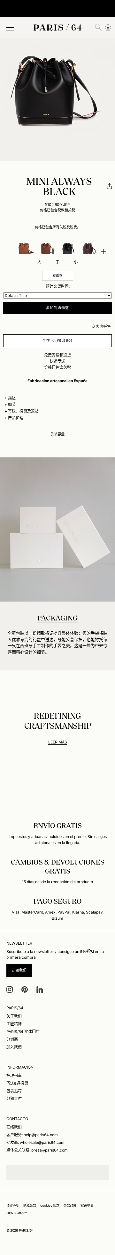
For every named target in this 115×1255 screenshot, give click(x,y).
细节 (12, 404)
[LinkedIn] (39, 989)
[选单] (10, 28)
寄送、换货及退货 (23, 411)
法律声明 (12, 1205)
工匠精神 (14, 1023)
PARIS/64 (26, 1230)
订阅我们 (19, 970)
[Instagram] (9, 989)
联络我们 (14, 1127)
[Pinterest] (24, 989)
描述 (12, 398)
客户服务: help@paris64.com (32, 1134)
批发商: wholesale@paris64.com (35, 1142)
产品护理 (15, 417)
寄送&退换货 (17, 1083)
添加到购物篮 (57, 308)
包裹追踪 (14, 1090)
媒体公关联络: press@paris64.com (37, 1150)
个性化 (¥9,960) (57, 340)
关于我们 (14, 1016)
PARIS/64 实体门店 (23, 1031)
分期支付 (14, 1098)
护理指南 (14, 1075)
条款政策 (70, 1205)
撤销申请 (86, 1205)
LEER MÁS (57, 742)
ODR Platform (16, 1213)
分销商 (12, 1039)
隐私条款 (29, 1205)
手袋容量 (57, 434)
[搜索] (98, 27)
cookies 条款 (49, 1205)
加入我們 (14, 1047)
